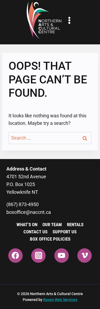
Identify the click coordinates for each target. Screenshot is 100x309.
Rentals (75, 224)
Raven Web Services (60, 300)
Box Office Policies (50, 239)
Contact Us (35, 231)
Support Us (65, 231)
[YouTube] (61, 255)
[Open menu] (69, 20)
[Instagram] (38, 255)
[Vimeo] (84, 255)
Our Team (52, 224)
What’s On (27, 224)
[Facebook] (15, 255)
